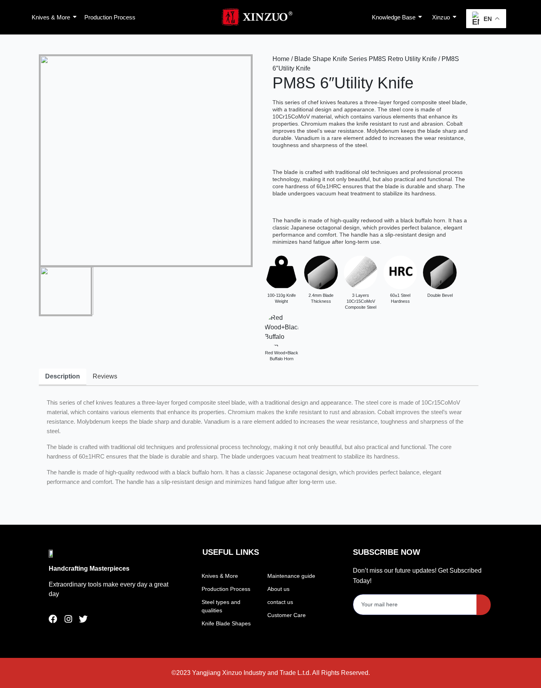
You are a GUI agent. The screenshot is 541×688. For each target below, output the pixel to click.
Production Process (226, 589)
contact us (280, 602)
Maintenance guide (291, 576)
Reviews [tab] (105, 376)
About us (278, 589)
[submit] (483, 604)
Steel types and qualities (221, 606)
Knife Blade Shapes (226, 623)
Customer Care (286, 615)
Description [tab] (62, 376)
